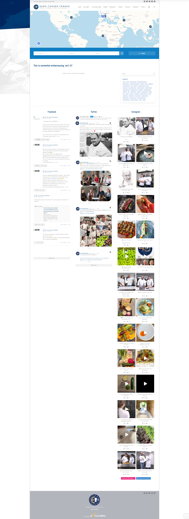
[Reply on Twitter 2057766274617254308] (81, 262)
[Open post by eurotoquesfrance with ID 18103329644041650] (126, 229)
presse (127, 93)
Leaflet (138, 47)
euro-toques (150, 83)
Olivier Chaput (133, 91)
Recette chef (125, 95)
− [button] (31, 14)
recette (149, 93)
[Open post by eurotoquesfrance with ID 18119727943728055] (145, 409)
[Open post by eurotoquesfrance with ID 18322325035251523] (145, 282)
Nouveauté (125, 91)
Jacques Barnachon (132, 87)
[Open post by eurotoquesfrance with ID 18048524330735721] (126, 333)
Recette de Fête (145, 95)
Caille (124, 81)
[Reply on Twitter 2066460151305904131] (81, 203)
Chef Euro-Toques (133, 81)
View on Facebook (63, 139)
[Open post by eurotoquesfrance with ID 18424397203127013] (126, 384)
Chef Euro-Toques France (142, 81)
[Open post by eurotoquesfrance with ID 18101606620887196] (145, 178)
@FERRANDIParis (90, 163)
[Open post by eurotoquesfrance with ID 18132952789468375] (145, 460)
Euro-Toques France (126, 85)
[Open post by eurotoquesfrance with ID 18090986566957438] (126, 460)
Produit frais (137, 93)
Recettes (128, 7)
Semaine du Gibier (126, 99)
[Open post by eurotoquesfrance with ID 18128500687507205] (126, 409)
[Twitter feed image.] (96, 145)
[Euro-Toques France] (52, 7)
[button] (154, 7)
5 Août (97, 123)
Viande (140, 99)
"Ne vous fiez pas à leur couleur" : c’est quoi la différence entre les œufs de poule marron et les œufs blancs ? (51, 210)
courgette (142, 83)
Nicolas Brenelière (147, 89)
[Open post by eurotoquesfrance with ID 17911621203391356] (126, 307)
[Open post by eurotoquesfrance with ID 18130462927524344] (145, 229)
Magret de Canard (134, 89)
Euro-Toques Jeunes (96, 7)
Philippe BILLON (145, 91)
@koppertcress (105, 210)
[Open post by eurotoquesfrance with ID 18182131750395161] (126, 256)
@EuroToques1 (92, 123)
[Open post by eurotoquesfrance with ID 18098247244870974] (126, 358)
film (132, 85)
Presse (143, 7)
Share (69, 139)
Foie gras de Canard (141, 85)
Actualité (105, 7)
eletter (146, 83)
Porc (124, 93)
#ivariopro (54, 178)
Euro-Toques (86, 7)
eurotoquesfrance (126, 118)
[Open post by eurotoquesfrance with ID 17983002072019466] (126, 178)
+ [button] (31, 12)
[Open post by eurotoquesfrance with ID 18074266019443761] (126, 153)
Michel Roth (141, 89)
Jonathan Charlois (148, 87)
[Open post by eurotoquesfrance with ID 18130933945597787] (145, 256)
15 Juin (98, 162)
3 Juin (98, 208)
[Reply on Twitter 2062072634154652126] (81, 248)
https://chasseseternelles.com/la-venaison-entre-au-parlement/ (94, 258)
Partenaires (135, 7)
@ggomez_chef (83, 169)
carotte (127, 81)
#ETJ (91, 210)
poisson (150, 91)
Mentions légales (94, 509)
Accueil (79, 7)
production (131, 93)
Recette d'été (131, 95)
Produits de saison (143, 93)
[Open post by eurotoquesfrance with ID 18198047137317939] (145, 204)
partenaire (139, 91)
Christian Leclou (126, 83)
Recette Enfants (126, 97)
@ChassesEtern (98, 259)
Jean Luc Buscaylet (140, 87)
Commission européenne (134, 83)
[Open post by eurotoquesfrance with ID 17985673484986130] (145, 358)
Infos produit (125, 87)
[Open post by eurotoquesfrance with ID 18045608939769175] (145, 384)
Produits (120, 7)
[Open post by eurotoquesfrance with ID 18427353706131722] (126, 204)
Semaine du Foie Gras (141, 97)
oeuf (129, 91)
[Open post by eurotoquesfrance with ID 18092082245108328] (126, 126)
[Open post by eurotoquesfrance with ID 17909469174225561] (126, 282)
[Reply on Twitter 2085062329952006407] (80, 158)
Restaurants (112, 7)
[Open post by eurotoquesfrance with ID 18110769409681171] (145, 333)
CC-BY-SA (157, 47)
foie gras (135, 85)
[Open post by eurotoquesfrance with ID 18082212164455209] (145, 307)
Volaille (144, 99)
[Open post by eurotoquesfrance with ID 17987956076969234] (145, 435)
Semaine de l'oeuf (133, 97)
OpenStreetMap (147, 47)
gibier (148, 85)
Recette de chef (138, 95)
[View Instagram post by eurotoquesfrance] (134, 133)
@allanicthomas (98, 169)
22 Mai (98, 253)
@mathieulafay (91, 169)
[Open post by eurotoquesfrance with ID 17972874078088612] (145, 153)
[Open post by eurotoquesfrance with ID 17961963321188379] (145, 126)
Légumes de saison (126, 89)
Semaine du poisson (134, 99)
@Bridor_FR (83, 211)
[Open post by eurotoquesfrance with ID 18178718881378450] (126, 435)
